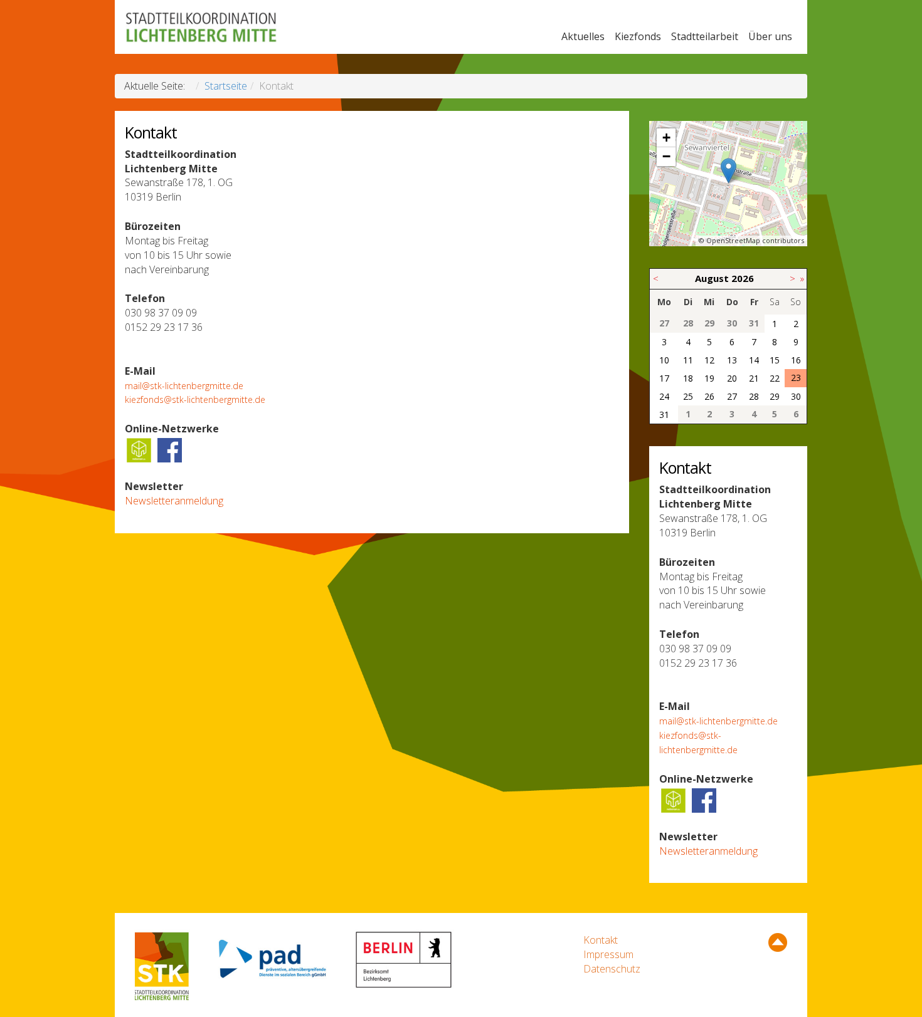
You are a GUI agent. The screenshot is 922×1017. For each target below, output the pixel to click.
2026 (742, 278)
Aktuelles (583, 36)
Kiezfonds (638, 36)
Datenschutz (611, 969)
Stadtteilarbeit (704, 36)
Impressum (608, 954)
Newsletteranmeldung (174, 501)
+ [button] (666, 137)
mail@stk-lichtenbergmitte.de (184, 386)
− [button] (666, 156)
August (712, 278)
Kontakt (600, 940)
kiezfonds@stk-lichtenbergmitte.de (195, 399)
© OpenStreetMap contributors (751, 240)
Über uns (770, 36)
